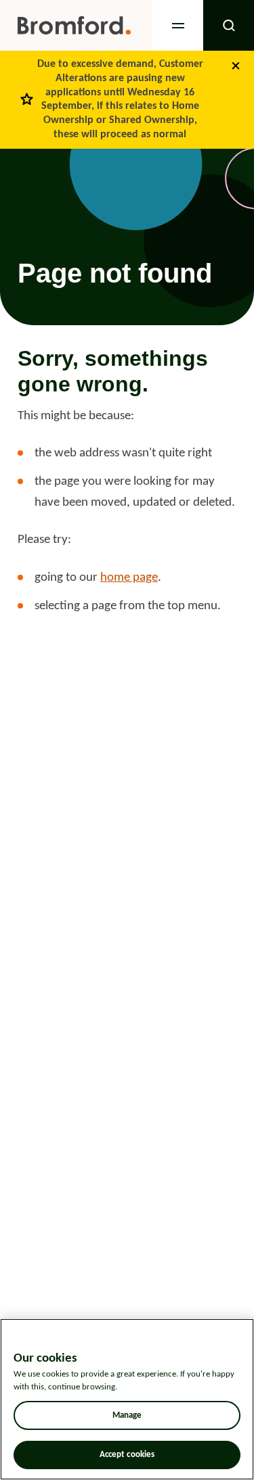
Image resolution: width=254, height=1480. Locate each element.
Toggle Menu (177, 25)
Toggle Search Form (228, 25)
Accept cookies (127, 1454)
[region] (127, 1399)
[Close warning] (236, 65)
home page (129, 577)
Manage (127, 1415)
